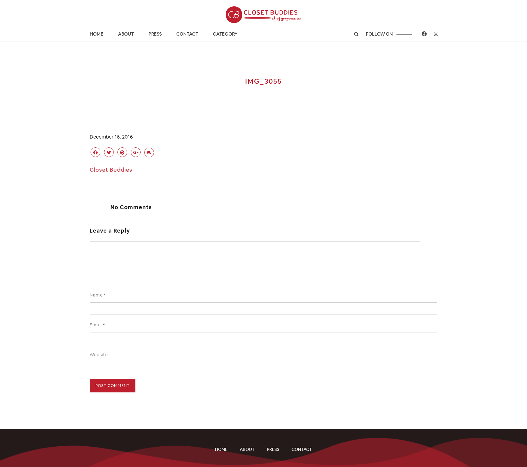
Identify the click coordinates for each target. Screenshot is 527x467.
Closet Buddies (111, 169)
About (126, 34)
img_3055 (263, 81)
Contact (187, 34)
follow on (380, 34)
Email (97, 325)
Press (155, 34)
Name (98, 295)
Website (99, 354)
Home (96, 34)
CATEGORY (225, 34)
